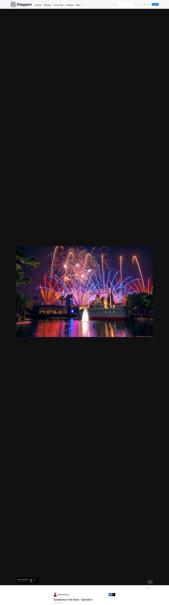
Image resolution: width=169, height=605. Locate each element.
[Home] (21, 4)
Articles (38, 5)
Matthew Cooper (63, 595)
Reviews (47, 5)
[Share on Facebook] (110, 594)
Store (78, 5)
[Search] (140, 4)
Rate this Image (23, 579)
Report (149, 588)
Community (58, 5)
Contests (69, 5)
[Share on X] (113, 594)
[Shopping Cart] (144, 4)
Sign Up (155, 4)
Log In (148, 4)
